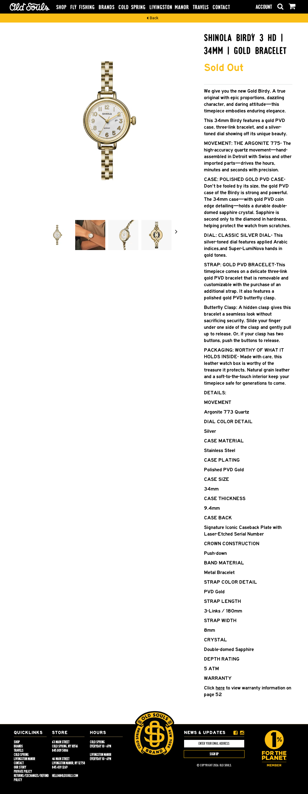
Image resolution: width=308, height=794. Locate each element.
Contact (221, 7)
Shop (61, 7)
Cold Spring (132, 7)
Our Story (20, 767)
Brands (107, 7)
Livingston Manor (169, 7)
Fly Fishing (82, 7)
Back (154, 18)
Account (264, 7)
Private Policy (23, 771)
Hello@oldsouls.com (65, 776)
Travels (201, 7)
